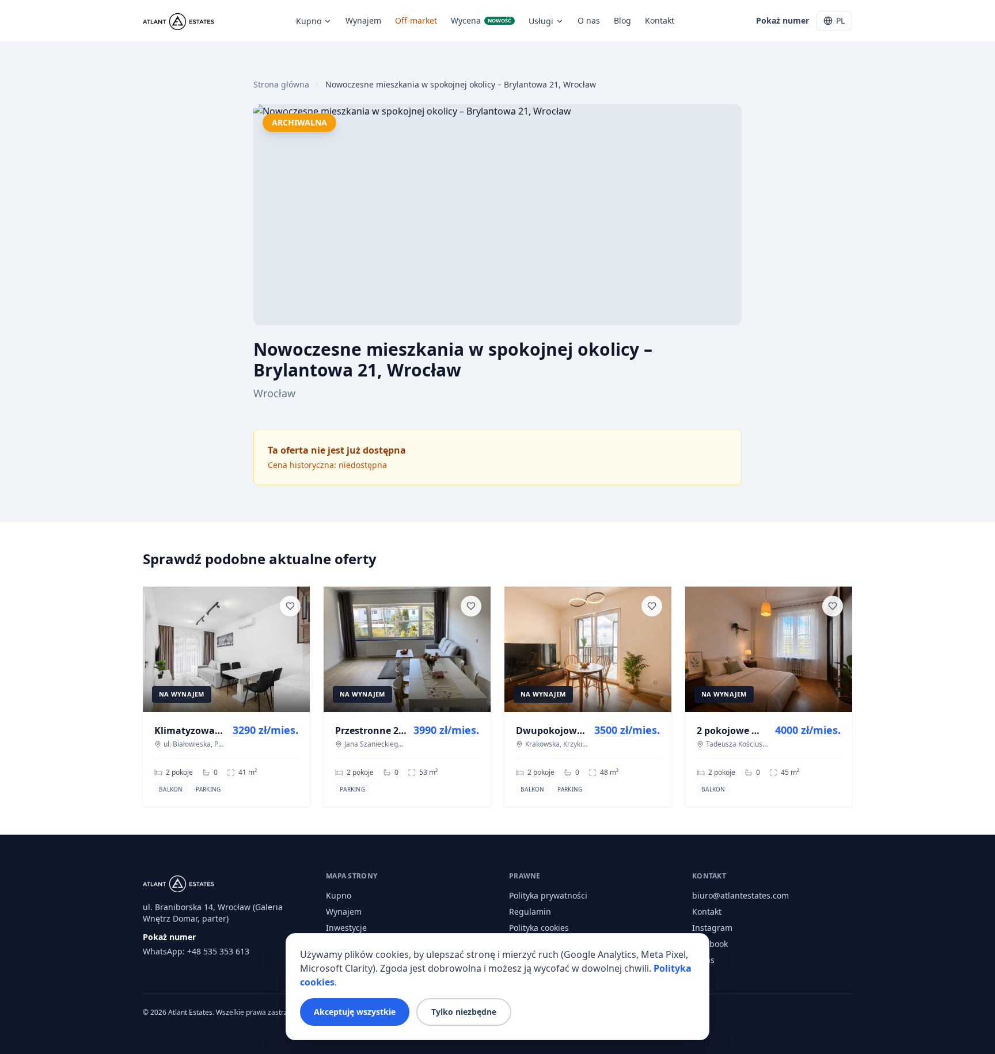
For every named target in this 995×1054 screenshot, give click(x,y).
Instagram (712, 927)
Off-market (416, 20)
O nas (589, 20)
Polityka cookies (539, 927)
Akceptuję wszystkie (355, 1011)
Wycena (481, 20)
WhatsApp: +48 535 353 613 (196, 951)
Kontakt (659, 20)
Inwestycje (346, 927)
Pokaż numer (782, 20)
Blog (622, 20)
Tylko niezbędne (463, 1011)
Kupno (308, 21)
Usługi (541, 21)
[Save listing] (290, 606)
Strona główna (281, 84)
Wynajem (363, 20)
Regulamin (530, 911)
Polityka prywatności (548, 895)
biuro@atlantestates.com (740, 895)
